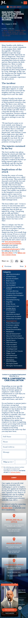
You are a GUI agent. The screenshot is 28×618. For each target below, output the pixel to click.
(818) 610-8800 (16, 529)
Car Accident (10, 285)
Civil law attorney (12, 291)
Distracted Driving (12, 299)
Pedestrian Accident (13, 318)
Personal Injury (11, 321)
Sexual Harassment (13, 334)
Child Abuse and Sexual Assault (15, 288)
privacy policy (15, 472)
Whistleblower (11, 355)
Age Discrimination (13, 274)
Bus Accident (11, 283)
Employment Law (12, 306)
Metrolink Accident (13, 314)
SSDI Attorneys (11, 342)
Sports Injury (10, 340)
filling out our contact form (13, 254)
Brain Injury (10, 281)
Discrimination (11, 297)
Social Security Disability (15, 338)
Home (4, 29)
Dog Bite (9, 302)
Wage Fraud (10, 353)
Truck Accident (11, 347)
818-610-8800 (15, 7)
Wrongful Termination (14, 365)
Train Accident (11, 344)
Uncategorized (11, 349)
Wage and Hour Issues (14, 351)
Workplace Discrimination (11, 360)
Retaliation (10, 331)
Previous (8, 266)
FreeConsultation (27, 309)
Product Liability (12, 327)
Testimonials (21, 592)
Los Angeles (10, 312)
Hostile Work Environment (11, 309)
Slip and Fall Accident (14, 336)
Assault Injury (11, 276)
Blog (11, 29)
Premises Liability (12, 325)
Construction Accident (14, 293)
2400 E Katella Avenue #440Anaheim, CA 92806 (14, 547)
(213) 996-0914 (16, 572)
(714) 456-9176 (16, 551)
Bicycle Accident (12, 278)
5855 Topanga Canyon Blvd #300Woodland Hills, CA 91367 (14, 525)
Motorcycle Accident (13, 316)
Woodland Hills (11, 357)
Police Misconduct (13, 323)
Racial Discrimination (13, 329)
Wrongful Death (12, 363)
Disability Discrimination (15, 295)
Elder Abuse (10, 304)
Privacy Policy (21, 604)
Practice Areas (20, 590)
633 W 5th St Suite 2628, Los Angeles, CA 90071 (14, 568)
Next (21, 266)
